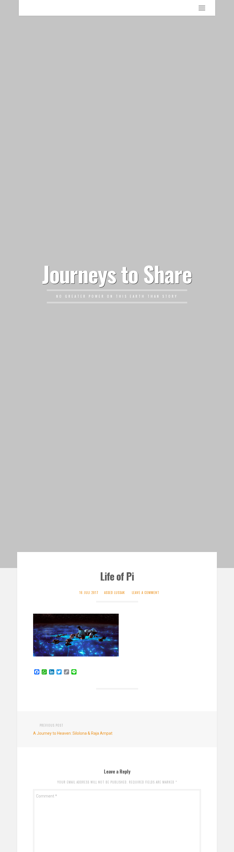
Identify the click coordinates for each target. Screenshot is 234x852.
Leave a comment (145, 592)
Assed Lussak (114, 592)
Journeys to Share (117, 273)
